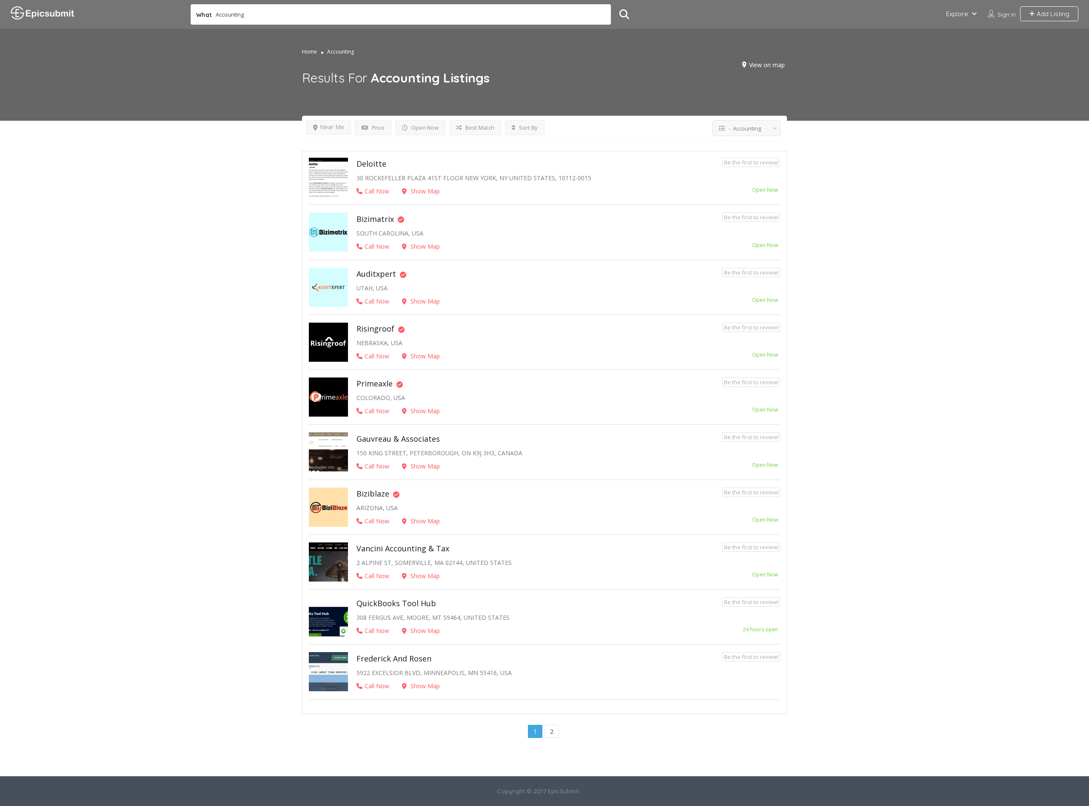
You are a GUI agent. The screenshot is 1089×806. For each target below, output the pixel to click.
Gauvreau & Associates (398, 439)
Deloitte (371, 164)
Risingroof (375, 329)
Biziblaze (372, 493)
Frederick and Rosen (393, 658)
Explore (957, 14)
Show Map (424, 191)
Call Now (377, 191)
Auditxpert (376, 274)
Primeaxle (374, 383)
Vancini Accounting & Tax (402, 548)
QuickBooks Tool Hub (396, 603)
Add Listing (1052, 14)
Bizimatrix (375, 219)
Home (309, 51)
